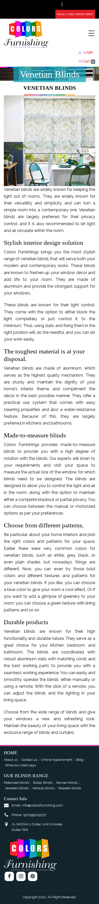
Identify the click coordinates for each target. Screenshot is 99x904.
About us (10, 760)
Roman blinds (67, 783)
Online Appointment (56, 760)
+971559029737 (51, 5)
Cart (88, 61)
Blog (79, 760)
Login (88, 52)
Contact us (29, 760)
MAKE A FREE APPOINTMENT (75, 14)
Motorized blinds (16, 783)
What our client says (20, 765)
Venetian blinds (16, 788)
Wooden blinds (69, 788)
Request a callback (79, 5)
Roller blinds (42, 783)
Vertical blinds (43, 788)
